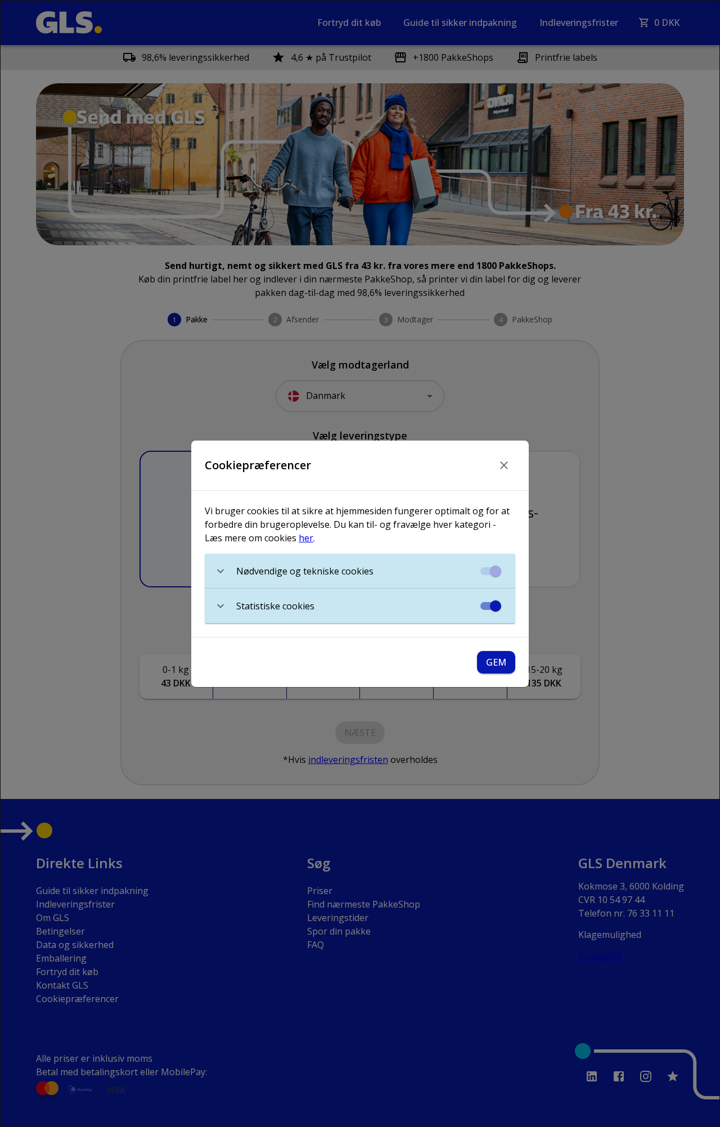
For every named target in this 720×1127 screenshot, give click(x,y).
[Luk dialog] (504, 465)
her (306, 538)
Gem (496, 662)
